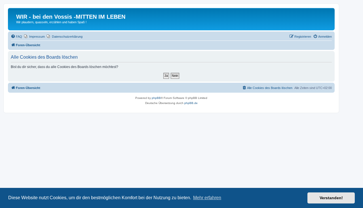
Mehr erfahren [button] (207, 197)
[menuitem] (16, 36)
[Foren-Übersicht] (12, 18)
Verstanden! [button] (331, 198)
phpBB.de (191, 103)
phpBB (156, 97)
